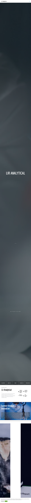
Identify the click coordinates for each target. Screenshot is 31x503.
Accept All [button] (6, 501)
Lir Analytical (3, 1)
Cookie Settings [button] (2, 501)
